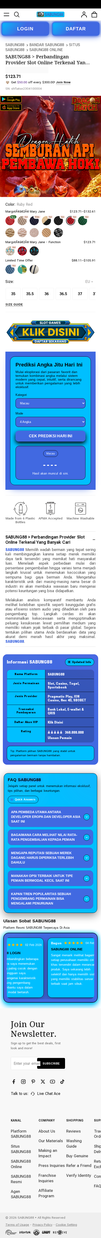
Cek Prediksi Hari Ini (50, 436)
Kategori (21, 395)
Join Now (63, 82)
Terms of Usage (17, 1224)
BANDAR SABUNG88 (46, 45)
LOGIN (25, 28)
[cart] (94, 14)
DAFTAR (76, 28)
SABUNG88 (14, 45)
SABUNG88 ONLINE (46, 50)
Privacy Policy (42, 1224)
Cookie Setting (66, 1224)
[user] (84, 14)
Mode (19, 413)
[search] (17, 14)
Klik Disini (55, 722)
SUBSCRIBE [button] (51, 1063)
